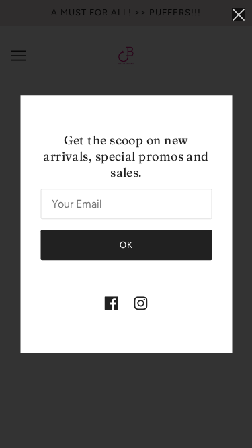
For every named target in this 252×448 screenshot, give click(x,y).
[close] (238, 14)
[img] (111, 302)
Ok (126, 245)
